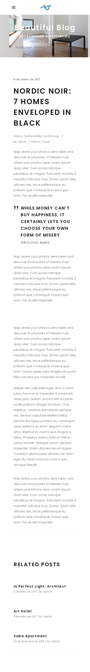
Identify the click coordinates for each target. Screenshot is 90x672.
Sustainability (33, 136)
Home (35, 41)
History (49, 41)
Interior (35, 142)
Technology (51, 136)
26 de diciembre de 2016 (29, 641)
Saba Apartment (30, 636)
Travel (46, 142)
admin (22, 142)
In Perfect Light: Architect (40, 586)
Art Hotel (23, 611)
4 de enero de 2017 (27, 79)
